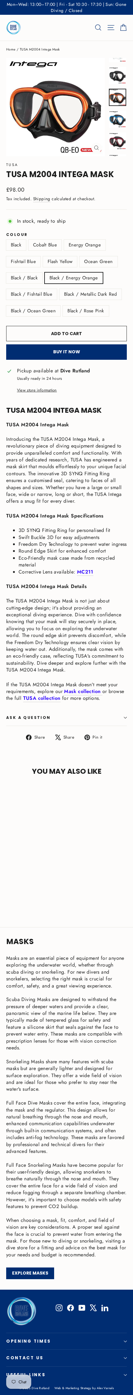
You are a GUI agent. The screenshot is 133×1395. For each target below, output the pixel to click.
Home (11, 49)
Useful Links (25, 1375)
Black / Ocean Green (33, 310)
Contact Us (25, 1358)
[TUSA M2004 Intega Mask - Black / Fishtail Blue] (64, 892)
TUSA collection (42, 698)
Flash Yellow (60, 261)
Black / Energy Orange (73, 277)
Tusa (12, 165)
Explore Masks (30, 1273)
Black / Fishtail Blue (31, 294)
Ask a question (28, 717)
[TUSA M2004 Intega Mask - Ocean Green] (43, 892)
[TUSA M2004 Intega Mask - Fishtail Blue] (30, 892)
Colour (17, 235)
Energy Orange (85, 244)
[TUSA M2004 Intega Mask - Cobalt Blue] (16, 892)
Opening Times (28, 1341)
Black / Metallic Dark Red (90, 294)
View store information (37, 390)
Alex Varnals (105, 1388)
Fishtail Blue (23, 261)
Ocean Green (98, 261)
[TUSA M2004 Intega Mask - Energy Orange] (23, 892)
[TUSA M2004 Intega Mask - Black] (9, 892)
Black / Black (24, 277)
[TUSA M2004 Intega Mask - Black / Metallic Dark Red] (71, 892)
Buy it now (66, 352)
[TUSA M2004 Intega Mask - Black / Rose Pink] (9, 898)
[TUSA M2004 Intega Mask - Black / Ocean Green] (77, 892)
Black (16, 244)
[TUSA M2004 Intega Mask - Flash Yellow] (37, 892)
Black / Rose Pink (85, 310)
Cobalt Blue (45, 244)
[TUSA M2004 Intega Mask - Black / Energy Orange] (57, 892)
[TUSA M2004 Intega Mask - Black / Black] (50, 892)
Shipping (41, 199)
